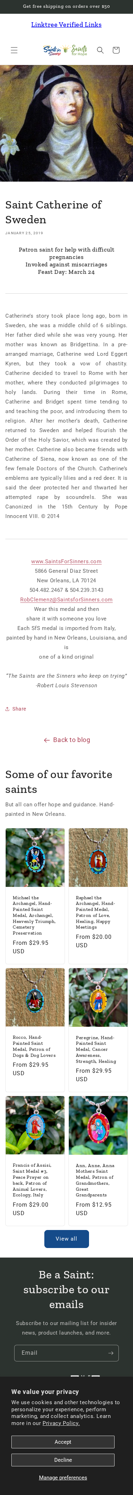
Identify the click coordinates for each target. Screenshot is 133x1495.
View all (66, 1239)
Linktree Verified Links (66, 24)
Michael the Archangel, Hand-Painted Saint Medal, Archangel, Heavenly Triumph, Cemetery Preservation (34, 915)
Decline (63, 1460)
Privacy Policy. (61, 1423)
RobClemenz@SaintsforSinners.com (66, 599)
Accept (63, 1442)
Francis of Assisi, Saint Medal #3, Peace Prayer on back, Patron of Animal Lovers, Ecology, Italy (32, 1180)
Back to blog (71, 739)
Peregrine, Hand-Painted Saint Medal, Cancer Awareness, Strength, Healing (96, 1049)
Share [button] (19, 709)
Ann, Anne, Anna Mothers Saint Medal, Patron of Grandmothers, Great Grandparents (95, 1180)
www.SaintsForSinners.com (66, 561)
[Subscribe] (110, 1353)
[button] (14, 50)
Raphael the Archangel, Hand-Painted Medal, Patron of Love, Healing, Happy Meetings (95, 912)
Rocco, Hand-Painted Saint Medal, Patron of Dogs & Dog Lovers (34, 1046)
